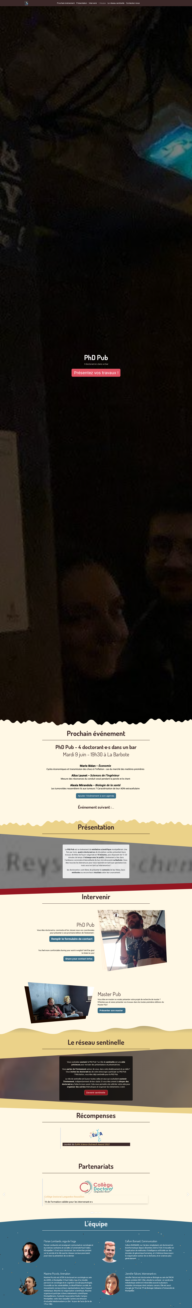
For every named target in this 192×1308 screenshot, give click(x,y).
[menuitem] (65, 3)
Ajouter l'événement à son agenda (96, 795)
